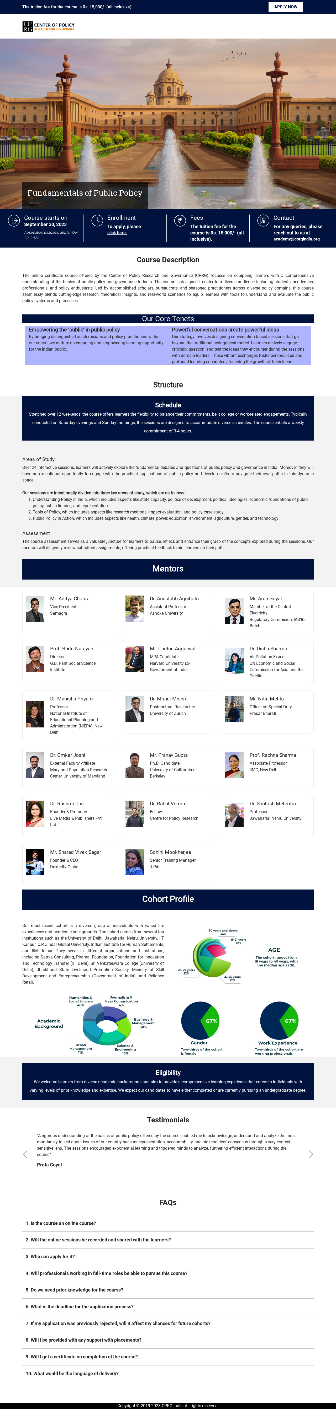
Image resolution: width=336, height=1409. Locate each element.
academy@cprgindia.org (297, 239)
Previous (25, 1153)
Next (311, 1153)
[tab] (168, 1223)
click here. (117, 232)
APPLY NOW (285, 6)
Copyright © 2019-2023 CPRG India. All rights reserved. (168, 1405)
